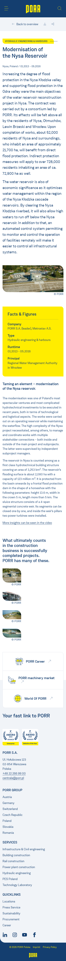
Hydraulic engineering (17, 873)
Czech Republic (13, 815)
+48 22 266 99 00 (14, 773)
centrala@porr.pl (13, 778)
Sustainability (11, 913)
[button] (6, 8)
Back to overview (27, 24)
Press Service (11, 907)
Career (7, 925)
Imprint (36, 947)
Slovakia (8, 827)
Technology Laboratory (17, 885)
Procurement (11, 919)
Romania (8, 833)
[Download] (45, 24)
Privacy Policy (50, 947)
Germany (8, 803)
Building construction (16, 855)
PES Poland (10, 879)
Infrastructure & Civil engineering (24, 849)
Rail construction (13, 861)
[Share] (53, 24)
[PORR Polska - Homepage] (33, 9)
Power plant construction (19, 867)
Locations (9, 901)
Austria (7, 797)
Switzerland (10, 809)
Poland (7, 821)
